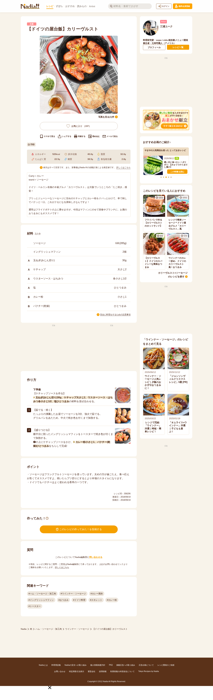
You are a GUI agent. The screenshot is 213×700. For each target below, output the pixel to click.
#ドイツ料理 (79, 600)
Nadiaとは (43, 665)
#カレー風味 (97, 593)
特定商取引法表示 (76, 671)
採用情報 (102, 671)
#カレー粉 (112, 600)
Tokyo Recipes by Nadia (148, 671)
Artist (92, 6)
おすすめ (70, 6)
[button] (49, 687)
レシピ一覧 (178, 47)
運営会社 (91, 671)
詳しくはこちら (123, 167)
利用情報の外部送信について (122, 671)
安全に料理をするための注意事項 (115, 314)
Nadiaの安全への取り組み (76, 665)
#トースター (35, 606)
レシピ (49, 6)
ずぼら (59, 6)
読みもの (82, 6)
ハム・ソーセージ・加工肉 (49, 629)
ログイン (165, 6)
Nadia (24, 629)
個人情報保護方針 (97, 665)
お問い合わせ (59, 671)
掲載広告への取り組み (125, 665)
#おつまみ (63, 600)
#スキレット (96, 600)
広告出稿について (146, 665)
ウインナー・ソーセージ (77, 629)
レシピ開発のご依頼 (165, 665)
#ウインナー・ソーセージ (73, 593)
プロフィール (154, 47)
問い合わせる (95, 557)
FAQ (111, 665)
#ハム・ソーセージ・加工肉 (42, 593)
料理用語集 (56, 665)
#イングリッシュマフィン (41, 600)
